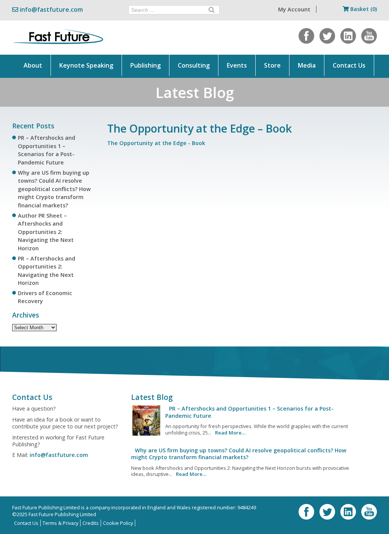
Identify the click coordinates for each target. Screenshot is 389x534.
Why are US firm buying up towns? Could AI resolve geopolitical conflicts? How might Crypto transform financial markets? (54, 189)
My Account (294, 9)
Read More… (230, 432)
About (33, 65)
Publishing (145, 65)
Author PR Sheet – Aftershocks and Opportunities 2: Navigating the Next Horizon (46, 232)
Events (237, 65)
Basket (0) (363, 9)
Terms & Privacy (60, 523)
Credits (90, 523)
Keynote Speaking (86, 65)
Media (307, 65)
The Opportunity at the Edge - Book (156, 143)
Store (272, 65)
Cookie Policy (118, 523)
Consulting (194, 65)
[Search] (211, 10)
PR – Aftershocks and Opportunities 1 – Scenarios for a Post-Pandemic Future (249, 412)
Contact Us (349, 65)
